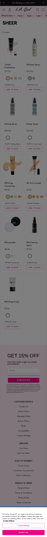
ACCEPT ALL (23, 532)
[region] (23, 522)
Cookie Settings (24, 525)
